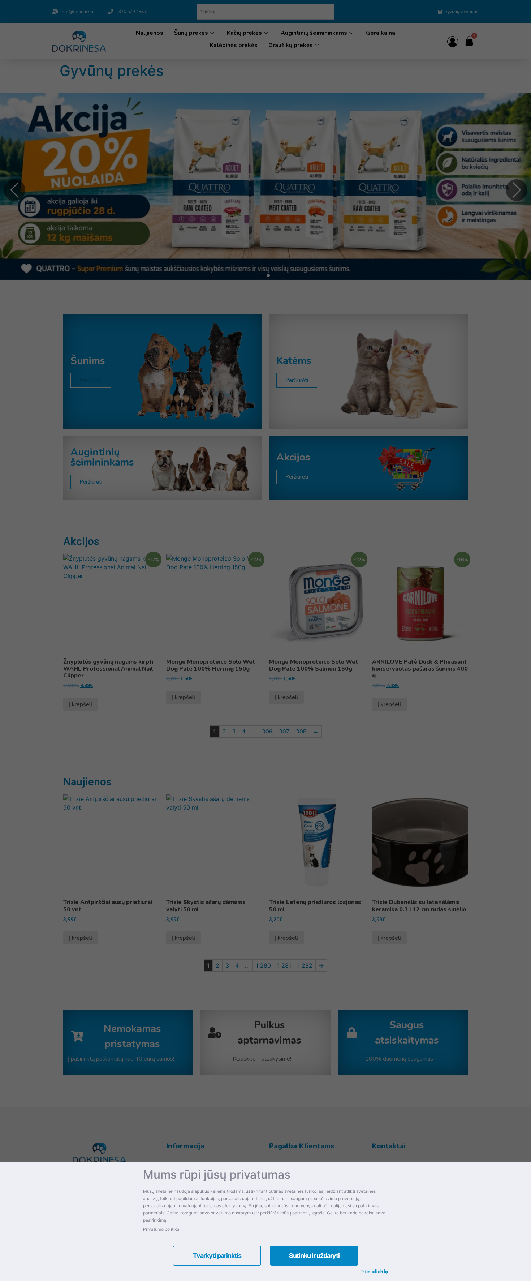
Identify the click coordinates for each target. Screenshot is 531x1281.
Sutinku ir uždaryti (314, 1255)
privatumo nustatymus (233, 1213)
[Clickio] (380, 1272)
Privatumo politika (161, 1229)
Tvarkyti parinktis (217, 1255)
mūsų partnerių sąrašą (302, 1213)
